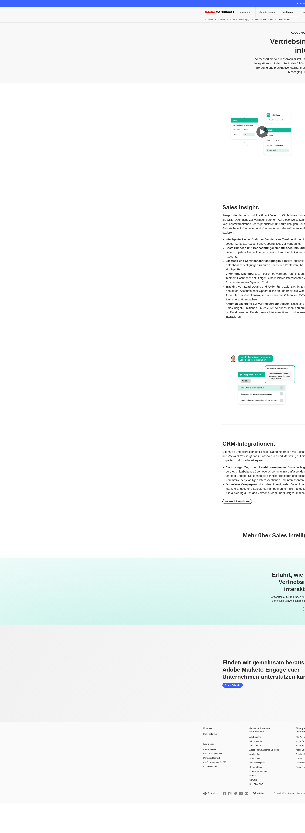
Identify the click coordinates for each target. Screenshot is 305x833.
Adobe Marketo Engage (240, 20)
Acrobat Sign (255, 754)
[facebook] (224, 793)
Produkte (221, 20)
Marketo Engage (267, 12)
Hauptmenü (244, 12)
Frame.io (253, 776)
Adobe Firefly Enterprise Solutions (264, 750)
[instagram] (229, 793)
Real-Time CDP (256, 784)
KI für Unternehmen (211, 766)
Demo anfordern (210, 734)
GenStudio (254, 780)
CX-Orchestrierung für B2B (214, 762)
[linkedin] (241, 793)
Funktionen (288, 12)
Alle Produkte (255, 737)
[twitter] (235, 793)
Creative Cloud (255, 767)
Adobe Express (256, 746)
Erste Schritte (232, 685)
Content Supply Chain (212, 754)
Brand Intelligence (257, 763)
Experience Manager (258, 771)
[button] (262, 132)
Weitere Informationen (237, 501)
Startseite (209, 20)
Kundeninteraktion (211, 749)
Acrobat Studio (255, 758)
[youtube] (246, 793)
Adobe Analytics (256, 741)
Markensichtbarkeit (211, 758)
